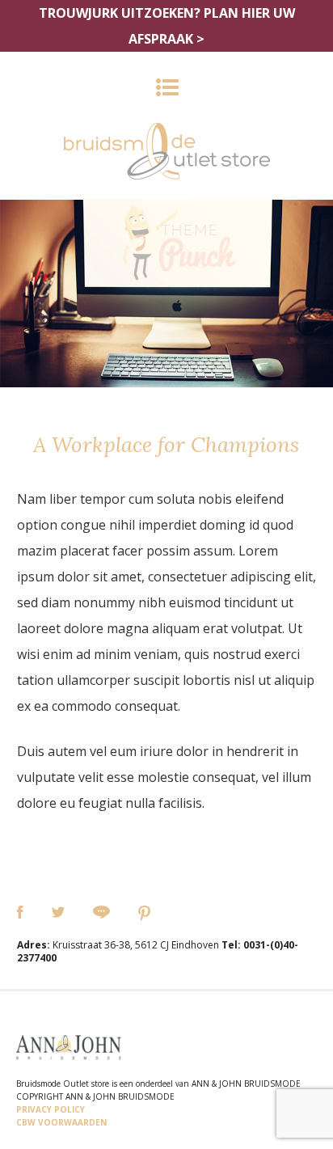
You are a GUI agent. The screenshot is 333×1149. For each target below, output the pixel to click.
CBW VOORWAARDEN (61, 1122)
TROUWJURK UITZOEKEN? (167, 26)
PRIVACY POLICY (50, 1109)
